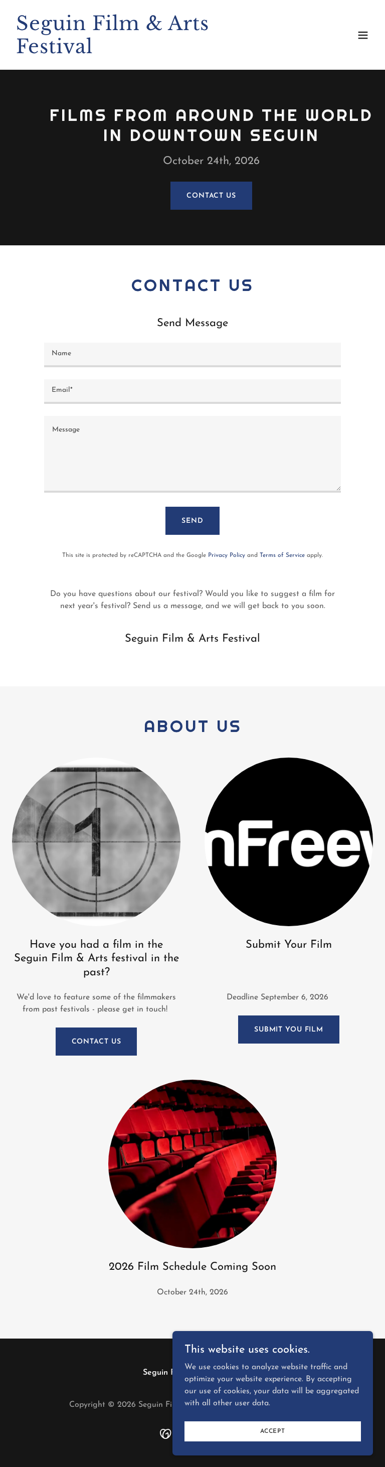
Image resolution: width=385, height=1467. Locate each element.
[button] (363, 35)
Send (192, 521)
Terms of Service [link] (282, 555)
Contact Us (211, 196)
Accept (272, 1431)
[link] (138, 51)
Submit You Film (288, 1030)
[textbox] (192, 355)
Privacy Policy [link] (226, 555)
